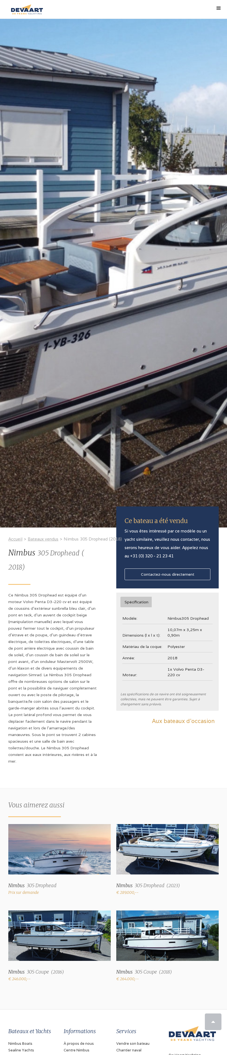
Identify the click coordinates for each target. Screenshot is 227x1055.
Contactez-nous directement (167, 574)
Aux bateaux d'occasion (183, 721)
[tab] (136, 602)
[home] (25, 7)
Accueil (15, 539)
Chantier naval (128, 1050)
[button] (218, 8)
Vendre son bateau (132, 1043)
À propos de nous (79, 1043)
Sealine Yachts (21, 1050)
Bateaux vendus (43, 539)
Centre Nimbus (76, 1050)
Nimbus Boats (20, 1043)
